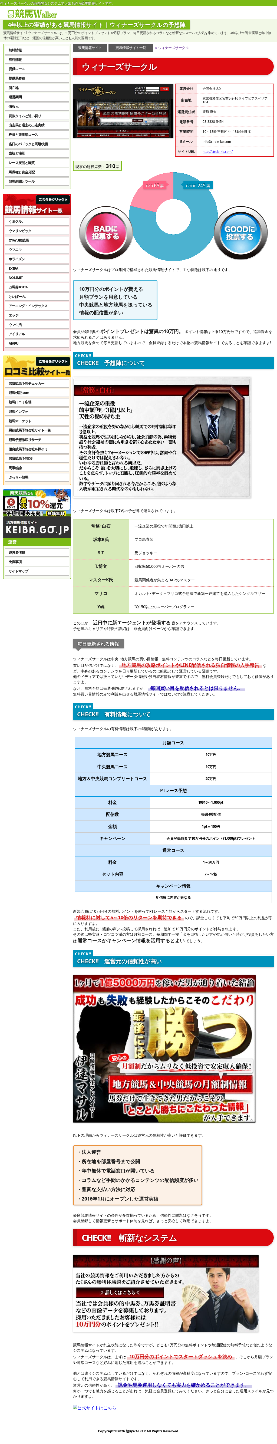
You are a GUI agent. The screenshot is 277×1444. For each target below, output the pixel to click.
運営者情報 (17, 552)
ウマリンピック (20, 230)
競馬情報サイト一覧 (131, 47)
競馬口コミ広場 (20, 402)
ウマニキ (15, 249)
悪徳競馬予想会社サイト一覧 (30, 430)
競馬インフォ (18, 411)
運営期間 (15, 96)
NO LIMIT (15, 277)
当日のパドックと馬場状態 (28, 143)
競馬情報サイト (90, 47)
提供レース (17, 68)
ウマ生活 (15, 324)
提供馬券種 (17, 78)
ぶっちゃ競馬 (18, 477)
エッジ (13, 315)
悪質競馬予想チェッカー (26, 383)
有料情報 (15, 59)
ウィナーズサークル (172, 47)
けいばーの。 (18, 296)
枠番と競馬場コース (23, 134)
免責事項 (15, 561)
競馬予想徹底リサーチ (25, 439)
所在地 (13, 87)
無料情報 (15, 50)
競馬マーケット (20, 420)
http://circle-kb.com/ (218, 152)
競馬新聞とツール (22, 181)
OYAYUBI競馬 (19, 240)
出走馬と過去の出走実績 (26, 125)
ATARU (13, 343)
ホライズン (17, 258)
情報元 (13, 106)
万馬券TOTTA (18, 287)
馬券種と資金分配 (22, 172)
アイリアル (17, 333)
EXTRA (13, 268)
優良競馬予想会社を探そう (28, 449)
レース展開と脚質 (22, 162)
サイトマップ (18, 571)
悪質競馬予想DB (20, 458)
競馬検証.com (19, 392)
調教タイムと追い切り (25, 115)
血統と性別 (17, 153)
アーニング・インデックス (28, 305)
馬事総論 (15, 467)
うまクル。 (17, 221)
